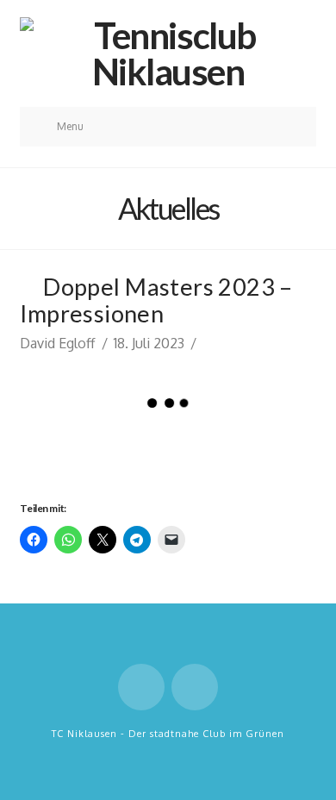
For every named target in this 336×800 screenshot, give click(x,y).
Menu (70, 126)
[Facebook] (141, 687)
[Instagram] (194, 687)
